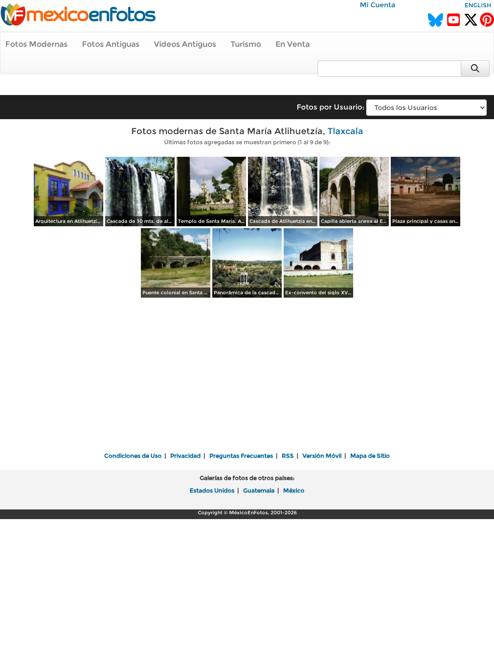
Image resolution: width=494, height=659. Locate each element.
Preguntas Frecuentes (241, 455)
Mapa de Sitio (370, 455)
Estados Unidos (212, 490)
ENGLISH (478, 5)
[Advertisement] (247, 375)
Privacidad (185, 455)
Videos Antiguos (185, 44)
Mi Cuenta (377, 4)
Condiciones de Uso (133, 455)
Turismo (246, 44)
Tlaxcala (345, 131)
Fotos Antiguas (110, 44)
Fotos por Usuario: (330, 106)
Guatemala (258, 490)
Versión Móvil (322, 455)
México (293, 490)
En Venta (292, 44)
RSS (288, 455)
